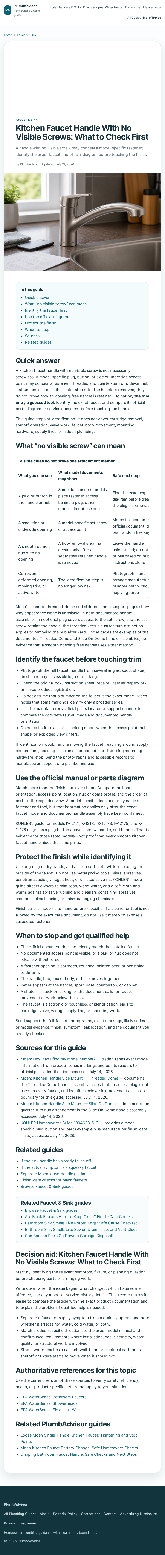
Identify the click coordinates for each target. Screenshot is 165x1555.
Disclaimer (27, 1523)
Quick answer (37, 297)
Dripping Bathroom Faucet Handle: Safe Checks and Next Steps (79, 1454)
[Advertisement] (83, 85)
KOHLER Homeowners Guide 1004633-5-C (59, 1123)
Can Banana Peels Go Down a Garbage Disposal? (69, 1235)
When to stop (37, 329)
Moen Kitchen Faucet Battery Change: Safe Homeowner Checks (79, 1448)
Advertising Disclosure (138, 1514)
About (45, 1514)
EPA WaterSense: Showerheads (49, 1403)
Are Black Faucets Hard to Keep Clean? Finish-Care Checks (79, 1216)
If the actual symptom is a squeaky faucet (58, 1167)
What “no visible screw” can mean (56, 304)
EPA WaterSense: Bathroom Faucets (53, 1397)
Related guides (38, 342)
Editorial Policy (65, 1514)
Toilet (53, 7)
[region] (83, 526)
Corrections (90, 1514)
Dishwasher (133, 7)
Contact (110, 1514)
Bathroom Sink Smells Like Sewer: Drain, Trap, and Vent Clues (81, 1229)
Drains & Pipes (93, 7)
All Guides (134, 17)
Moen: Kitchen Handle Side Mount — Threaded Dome (69, 1078)
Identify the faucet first (46, 310)
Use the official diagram (46, 316)
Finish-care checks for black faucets (54, 1180)
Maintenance (152, 7)
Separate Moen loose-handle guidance (56, 1174)
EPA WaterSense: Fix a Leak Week (51, 1410)
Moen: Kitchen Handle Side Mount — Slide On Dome (68, 1103)
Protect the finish (41, 323)
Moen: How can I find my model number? (58, 1059)
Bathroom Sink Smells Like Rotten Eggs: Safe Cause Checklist (81, 1223)
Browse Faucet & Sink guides (47, 1186)
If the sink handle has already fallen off (56, 1161)
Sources (32, 336)
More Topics (152, 17)
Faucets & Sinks (70, 7)
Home (8, 35)
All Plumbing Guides (20, 1514)
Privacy (10, 1523)
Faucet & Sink (26, 35)
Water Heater (114, 7)
